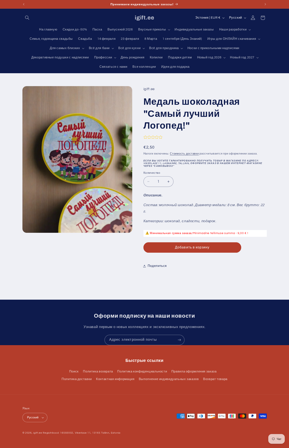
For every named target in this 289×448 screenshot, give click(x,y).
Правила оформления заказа (194, 371)
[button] (27, 18)
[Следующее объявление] (265, 4)
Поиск (74, 371)
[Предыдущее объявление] (23, 4)
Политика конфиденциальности (142, 371)
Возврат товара (215, 379)
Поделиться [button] (157, 265)
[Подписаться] (179, 340)
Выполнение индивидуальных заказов (169, 379)
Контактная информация (115, 379)
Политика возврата (98, 371)
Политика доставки (77, 379)
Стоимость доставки (184, 153)
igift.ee (37, 433)
